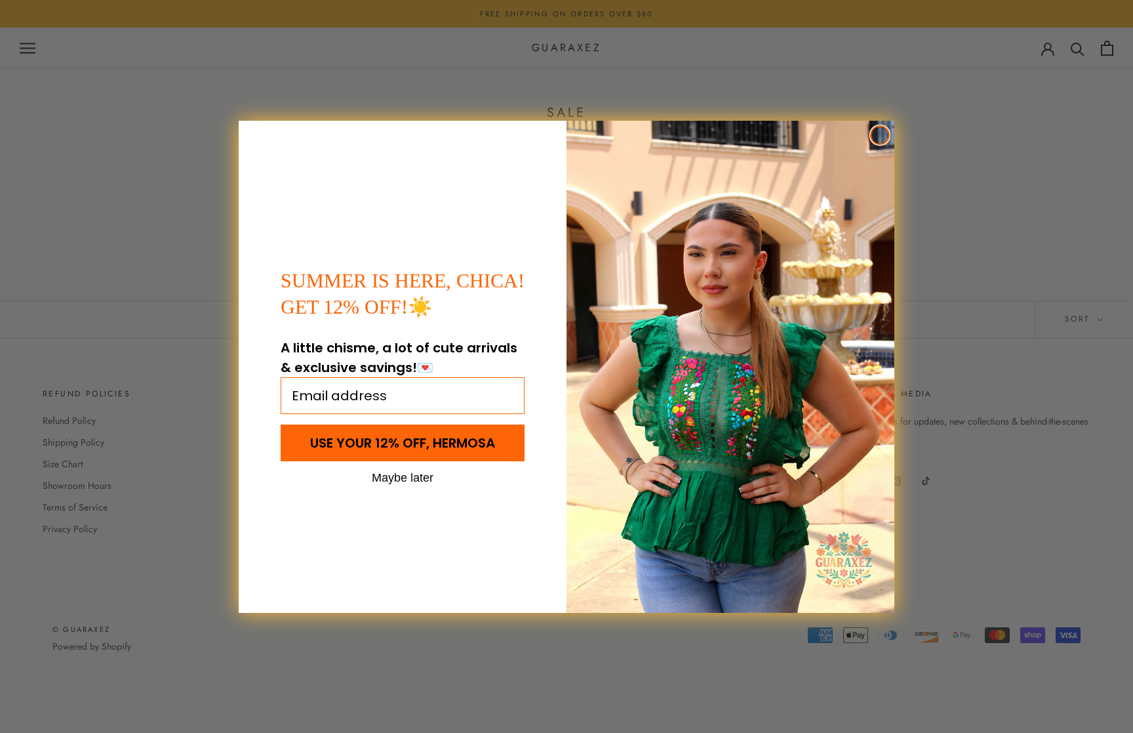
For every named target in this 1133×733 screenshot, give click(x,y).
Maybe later (402, 477)
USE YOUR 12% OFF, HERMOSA (402, 443)
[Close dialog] (880, 135)
